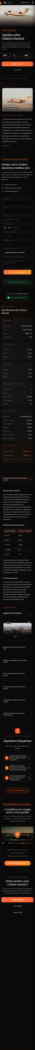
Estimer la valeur (17, 64)
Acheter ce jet (17, 912)
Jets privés (4, 78)
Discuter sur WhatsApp (19, 282)
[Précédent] (25, 615)
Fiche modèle (17, 70)
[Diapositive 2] (17, 636)
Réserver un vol (25, 2)
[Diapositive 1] (16, 636)
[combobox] (7, 227)
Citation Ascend (18, 78)
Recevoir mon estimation (16, 272)
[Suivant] (30, 615)
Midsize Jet (10, 78)
